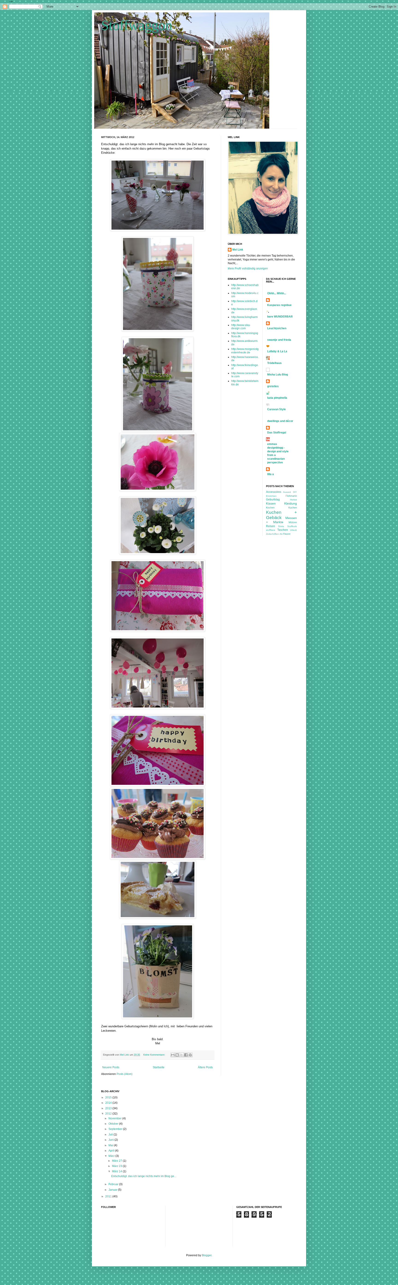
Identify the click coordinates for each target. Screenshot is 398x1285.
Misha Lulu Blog (277, 374)
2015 (108, 1097)
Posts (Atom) (124, 1074)
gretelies (273, 386)
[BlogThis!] (177, 1055)
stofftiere (270, 530)
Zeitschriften (272, 534)
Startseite (158, 1067)
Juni (111, 1139)
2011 (108, 1196)
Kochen (270, 507)
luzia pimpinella (277, 397)
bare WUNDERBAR (280, 316)
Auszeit (287, 492)
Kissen (271, 503)
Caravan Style (276, 409)
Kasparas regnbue (279, 305)
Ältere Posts (205, 1067)
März (111, 1156)
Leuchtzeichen (276, 328)
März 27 (117, 1160)
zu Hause (285, 533)
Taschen (282, 529)
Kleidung (290, 503)
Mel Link (237, 249)
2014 (108, 1102)
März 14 (117, 1171)
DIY (295, 492)
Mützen (293, 522)
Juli (111, 1134)
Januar (113, 1189)
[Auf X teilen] (181, 1055)
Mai (111, 1145)
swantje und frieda (279, 339)
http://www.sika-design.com (241, 326)
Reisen (270, 526)
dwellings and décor (280, 421)
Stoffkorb (292, 526)
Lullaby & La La (277, 351)
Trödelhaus (274, 363)
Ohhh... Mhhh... (276, 293)
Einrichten (271, 496)
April (111, 1150)
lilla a (270, 474)
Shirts (281, 526)
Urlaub (293, 530)
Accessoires (273, 492)
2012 (108, 1113)
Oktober (113, 1123)
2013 (108, 1108)
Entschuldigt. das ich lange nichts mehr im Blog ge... (143, 1176)
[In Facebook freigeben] (186, 1055)
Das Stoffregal (276, 432)
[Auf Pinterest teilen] (190, 1055)
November (115, 1118)
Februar (113, 1184)
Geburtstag (273, 499)
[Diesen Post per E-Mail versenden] (172, 1055)
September (115, 1129)
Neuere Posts (110, 1067)
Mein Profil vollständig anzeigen (248, 268)
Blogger (206, 1255)
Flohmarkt (291, 495)
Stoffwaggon (136, 25)
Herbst (293, 499)
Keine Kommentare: (154, 1054)
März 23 (117, 1166)
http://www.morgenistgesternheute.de (245, 350)
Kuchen (292, 507)
